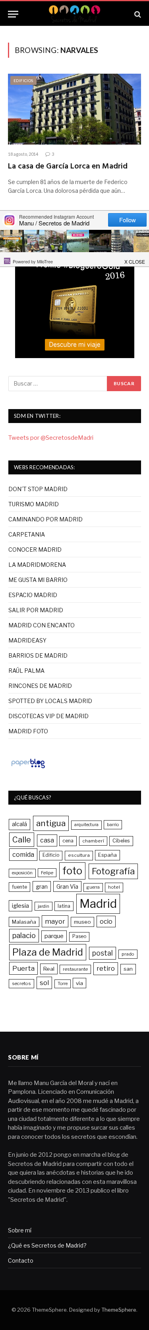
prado (128, 954)
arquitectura (86, 824)
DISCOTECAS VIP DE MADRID (48, 716)
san (128, 969)
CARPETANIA (26, 534)
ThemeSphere (118, 1309)
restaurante (75, 969)
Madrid (98, 904)
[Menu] (13, 14)
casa (47, 840)
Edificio (51, 855)
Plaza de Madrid (47, 952)
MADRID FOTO (28, 731)
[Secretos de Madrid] (74, 14)
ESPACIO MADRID (32, 595)
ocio (106, 921)
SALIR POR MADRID (35, 610)
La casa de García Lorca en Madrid (68, 166)
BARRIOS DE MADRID (38, 655)
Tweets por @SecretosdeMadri (50, 437)
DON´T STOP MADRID (38, 489)
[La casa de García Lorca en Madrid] (74, 109)
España (107, 855)
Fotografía (113, 871)
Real (48, 969)
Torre (63, 983)
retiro (106, 968)
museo (82, 922)
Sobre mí (19, 1230)
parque (54, 936)
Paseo (79, 936)
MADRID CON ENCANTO (41, 625)
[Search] (137, 14)
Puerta (23, 968)
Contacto (20, 1260)
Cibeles (121, 841)
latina (64, 906)
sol (44, 983)
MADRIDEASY (27, 640)
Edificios (23, 80)
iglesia (20, 905)
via (79, 983)
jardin (43, 906)
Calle (21, 839)
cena (68, 841)
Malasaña (24, 922)
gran (42, 886)
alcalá (19, 824)
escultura (79, 855)
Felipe (47, 873)
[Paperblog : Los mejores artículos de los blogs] (28, 768)
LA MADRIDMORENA (37, 564)
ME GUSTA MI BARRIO (38, 579)
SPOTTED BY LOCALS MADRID (50, 700)
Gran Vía (67, 886)
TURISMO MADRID (33, 504)
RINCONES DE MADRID (40, 685)
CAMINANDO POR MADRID (45, 519)
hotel (114, 887)
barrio (113, 824)
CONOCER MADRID (35, 549)
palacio (24, 935)
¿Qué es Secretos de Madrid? (47, 1245)
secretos (21, 983)
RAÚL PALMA (26, 670)
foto (72, 871)
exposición (22, 873)
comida (23, 854)
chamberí (93, 841)
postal (102, 953)
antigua (51, 823)
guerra (93, 887)
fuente (19, 887)
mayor (55, 921)
